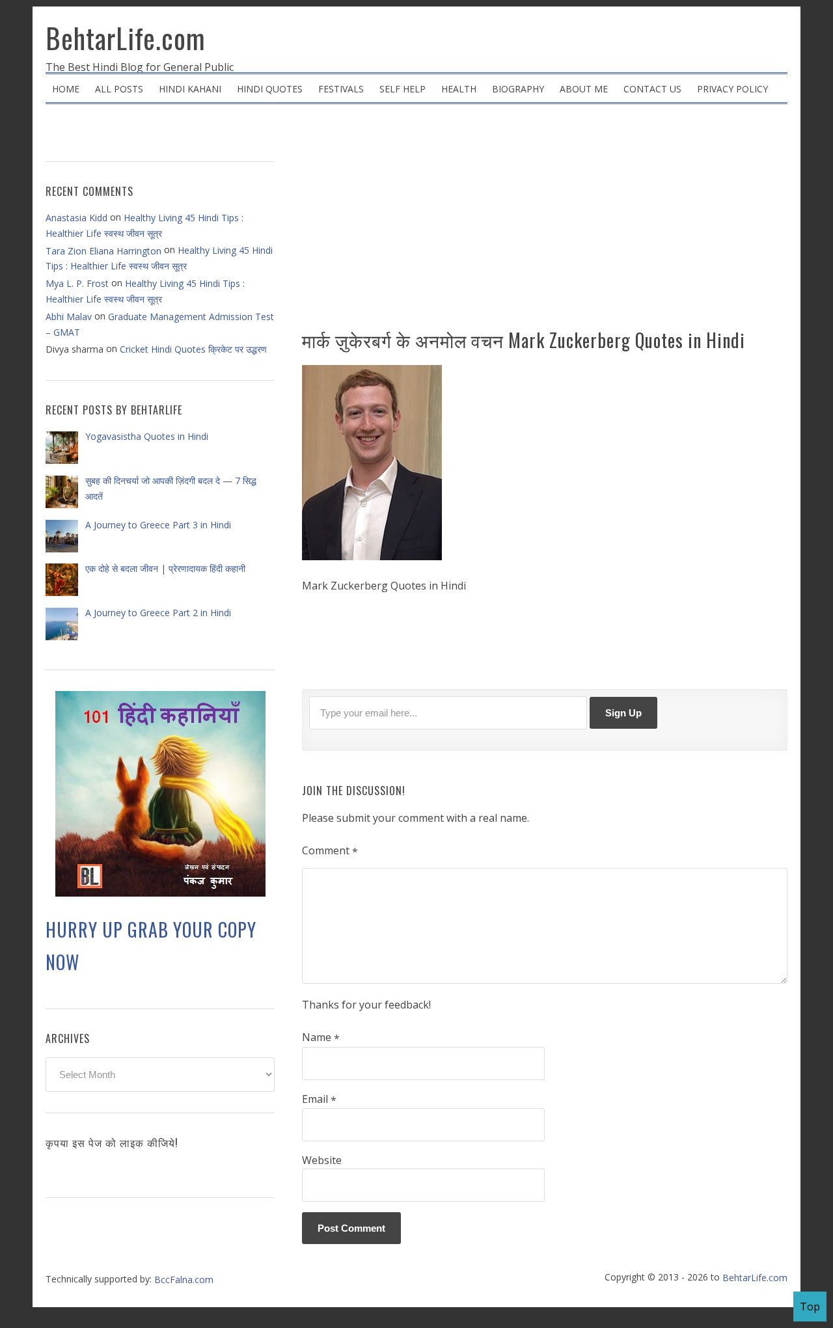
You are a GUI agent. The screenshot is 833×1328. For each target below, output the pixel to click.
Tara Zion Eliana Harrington (103, 251)
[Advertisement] (544, 221)
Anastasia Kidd (76, 217)
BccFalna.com (183, 1279)
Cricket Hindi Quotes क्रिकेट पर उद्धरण (193, 349)
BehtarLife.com (126, 38)
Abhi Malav (69, 316)
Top (810, 1306)
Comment (330, 851)
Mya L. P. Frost (77, 283)
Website (322, 1160)
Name (321, 1038)
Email (319, 1099)
